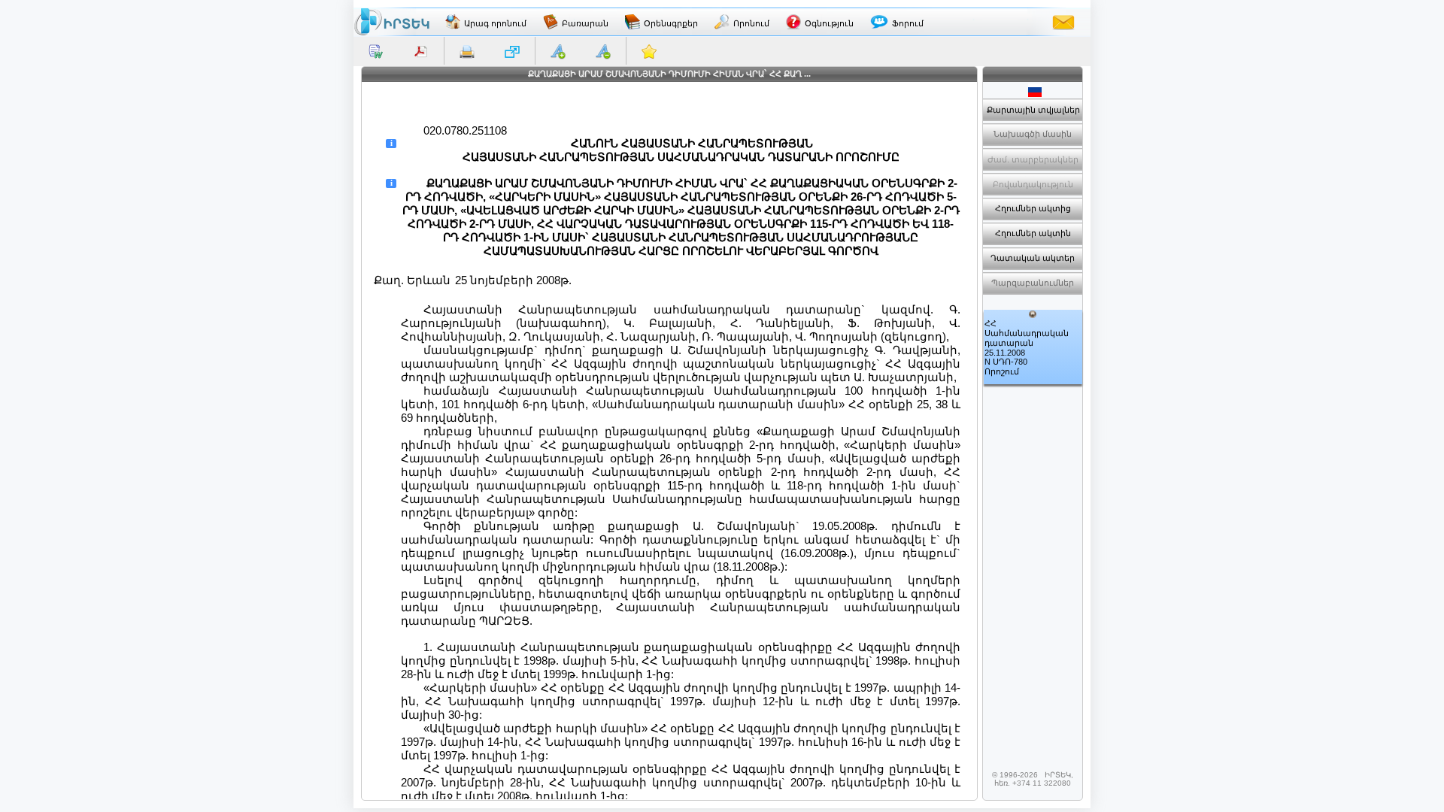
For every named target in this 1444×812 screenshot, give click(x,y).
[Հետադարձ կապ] (1063, 22)
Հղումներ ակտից (1033, 208)
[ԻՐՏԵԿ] (391, 21)
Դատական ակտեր (1032, 257)
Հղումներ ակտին (1033, 233)
